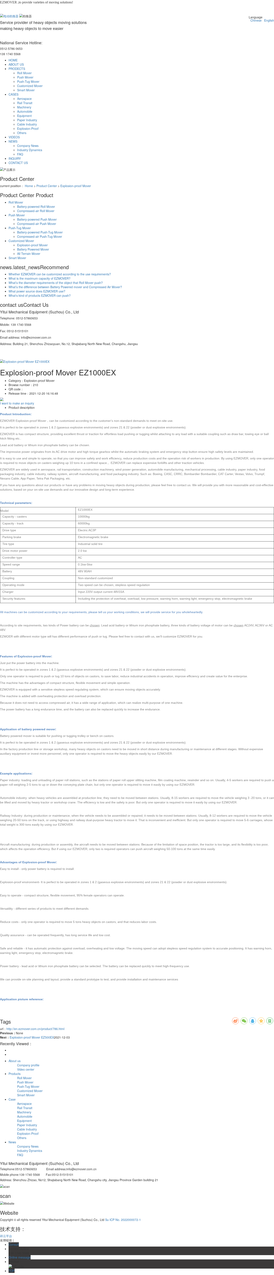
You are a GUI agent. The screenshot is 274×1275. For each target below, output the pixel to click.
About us (15, 1061)
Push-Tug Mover (28, 81)
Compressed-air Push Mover (36, 223)
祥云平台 (6, 1236)
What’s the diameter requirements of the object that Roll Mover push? (56, 282)
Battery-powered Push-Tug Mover (40, 232)
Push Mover (25, 77)
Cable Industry (27, 124)
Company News (28, 145)
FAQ (20, 154)
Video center (25, 1069)
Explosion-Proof (28, 128)
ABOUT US (16, 64)
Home (29, 186)
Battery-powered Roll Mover (36, 206)
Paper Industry (27, 120)
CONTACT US (18, 163)
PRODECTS (17, 68)
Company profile (28, 1065)
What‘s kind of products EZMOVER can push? (40, 295)
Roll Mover (24, 73)
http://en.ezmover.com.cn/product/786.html (35, 1029)
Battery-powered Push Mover (37, 219)
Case (12, 1099)
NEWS (13, 141)
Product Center (46, 186)
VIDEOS (14, 137)
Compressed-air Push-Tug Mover (39, 236)
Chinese (255, 20)
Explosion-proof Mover (75, 186)
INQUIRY (15, 158)
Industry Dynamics (29, 150)
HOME (13, 60)
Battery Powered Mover (33, 249)
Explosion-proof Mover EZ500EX (32, 1037)
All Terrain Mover (28, 253)
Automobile (24, 111)
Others (21, 133)
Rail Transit (24, 103)
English (268, 20)
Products (15, 1073)
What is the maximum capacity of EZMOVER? (39, 278)
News (12, 1142)
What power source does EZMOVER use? (37, 291)
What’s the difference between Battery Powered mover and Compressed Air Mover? (65, 287)
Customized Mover (30, 86)
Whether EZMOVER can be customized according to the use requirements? (60, 274)
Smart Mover (26, 90)
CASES (13, 94)
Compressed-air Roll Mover (35, 211)
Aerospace (24, 98)
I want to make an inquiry (17, 403)
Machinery (24, 107)
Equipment (24, 116)
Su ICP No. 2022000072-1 (123, 1219)
